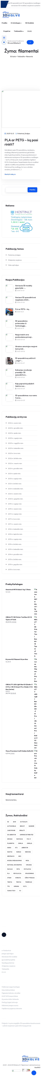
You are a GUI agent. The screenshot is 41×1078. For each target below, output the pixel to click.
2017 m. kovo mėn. (14, 519)
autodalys (23, 822)
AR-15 (14, 822)
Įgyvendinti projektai (8, 960)
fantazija (19, 839)
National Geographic (14, 865)
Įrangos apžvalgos (8, 954)
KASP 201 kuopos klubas (10, 996)
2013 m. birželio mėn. (15, 559)
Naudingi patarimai (8, 963)
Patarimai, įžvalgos (23, 133)
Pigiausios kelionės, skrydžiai (11, 993)
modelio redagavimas (14, 860)
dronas (9, 839)
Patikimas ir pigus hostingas (11, 987)
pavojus (10, 869)
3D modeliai (29, 23)
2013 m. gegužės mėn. (15, 564)
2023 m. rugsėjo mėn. (15, 438)
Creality (22, 830)
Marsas (18, 852)
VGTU (25, 886)
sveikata (18, 877)
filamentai (10, 843)
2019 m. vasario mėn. (15, 509)
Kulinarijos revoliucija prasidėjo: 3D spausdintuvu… (23, 372)
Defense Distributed (26, 834)
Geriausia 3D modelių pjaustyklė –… (23, 287)
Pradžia (4, 23)
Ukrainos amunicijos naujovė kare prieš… (26, 347)
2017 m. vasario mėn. (15, 524)
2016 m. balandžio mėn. (15, 529)
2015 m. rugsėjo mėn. (15, 539)
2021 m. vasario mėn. (15, 494)
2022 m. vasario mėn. (15, 463)
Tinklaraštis (18, 31)
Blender (31, 826)
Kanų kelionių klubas (8, 990)
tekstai (9, 882)
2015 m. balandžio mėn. (15, 549)
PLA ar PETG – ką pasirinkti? (21, 142)
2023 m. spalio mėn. (14, 433)
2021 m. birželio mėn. (15, 484)
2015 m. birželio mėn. (15, 544)
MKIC (19, 856)
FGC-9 (29, 839)
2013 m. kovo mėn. (14, 569)
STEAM (9, 877)
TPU (8, 886)
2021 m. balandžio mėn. (15, 489)
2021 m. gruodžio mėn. (15, 468)
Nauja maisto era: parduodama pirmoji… (24, 336)
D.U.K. (30, 31)
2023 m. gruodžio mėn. (15, 428)
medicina (28, 852)
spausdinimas (29, 873)
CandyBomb (11, 830)
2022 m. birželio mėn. (15, 458)
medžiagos (10, 856)
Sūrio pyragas (30, 877)
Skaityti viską (9, 174)
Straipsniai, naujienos (15, 260)
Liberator (25, 847)
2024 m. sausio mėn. (14, 423)
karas (9, 847)
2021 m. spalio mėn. (14, 473)
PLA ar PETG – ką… (22, 309)
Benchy (22, 826)
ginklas (29, 843)
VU (20, 890)
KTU (16, 847)
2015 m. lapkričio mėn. (15, 534)
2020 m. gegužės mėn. (15, 499)
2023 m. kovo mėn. (14, 453)
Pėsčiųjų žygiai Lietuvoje (10, 1002)
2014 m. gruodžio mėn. (15, 554)
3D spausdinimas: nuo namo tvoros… (26, 396)
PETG (18, 869)
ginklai (20, 843)
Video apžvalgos (13, 265)
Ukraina (16, 886)
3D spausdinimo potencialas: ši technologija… (21, 323)
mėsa (27, 860)
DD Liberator (11, 834)
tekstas (18, 882)
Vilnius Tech (11, 890)
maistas (9, 852)
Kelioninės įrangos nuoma (10, 1005)
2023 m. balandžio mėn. (16, 448)
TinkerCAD (28, 882)
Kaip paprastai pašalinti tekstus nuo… (24, 385)
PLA (8, 873)
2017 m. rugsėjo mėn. (15, 514)
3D (8, 822)
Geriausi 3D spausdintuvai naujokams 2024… (25, 298)
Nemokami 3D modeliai (9, 957)
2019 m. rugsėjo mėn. (15, 504)
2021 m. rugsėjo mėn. (15, 479)
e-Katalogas (15, 23)
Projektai (6, 31)
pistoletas (27, 869)
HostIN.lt (37, 1067)
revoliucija (17, 873)
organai (29, 865)
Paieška (32, 190)
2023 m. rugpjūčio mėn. (15, 443)
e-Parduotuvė (6, 950)
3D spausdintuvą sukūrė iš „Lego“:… (25, 359)
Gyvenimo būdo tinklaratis (10, 999)
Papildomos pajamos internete (12, 1008)
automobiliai (11, 826)
